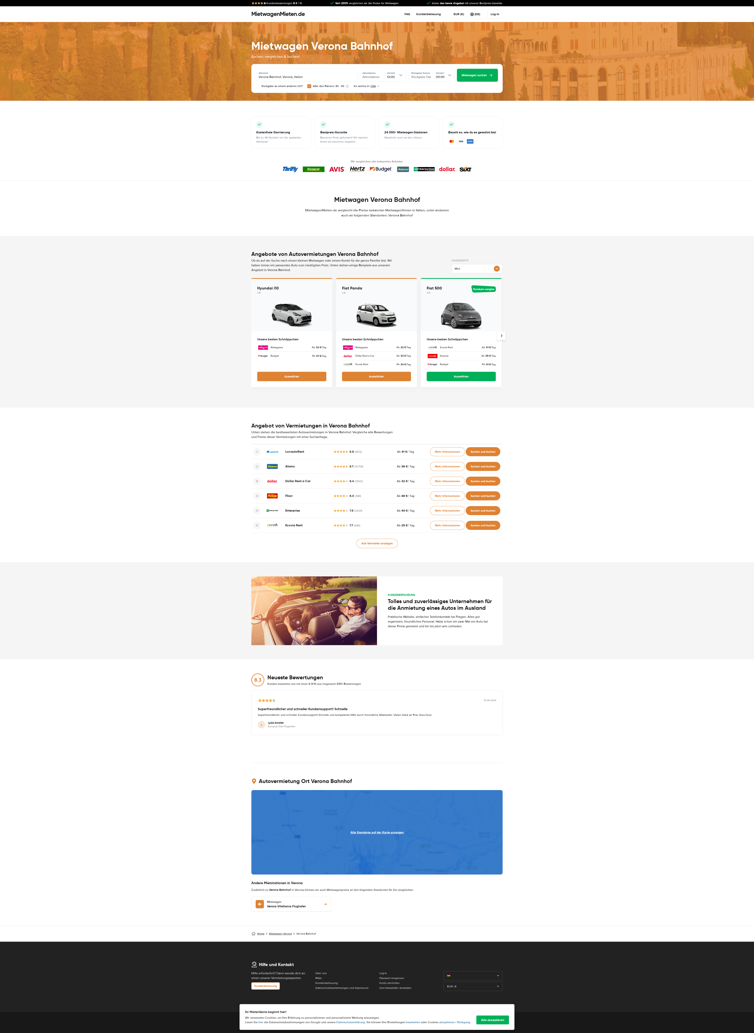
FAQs (318, 978)
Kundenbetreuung (428, 14)
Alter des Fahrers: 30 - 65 (328, 86)
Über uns (321, 973)
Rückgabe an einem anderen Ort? (282, 86)
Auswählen (291, 376)
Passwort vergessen (391, 978)
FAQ (407, 14)
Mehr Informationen (447, 452)
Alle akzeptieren (492, 1020)
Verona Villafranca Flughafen (286, 904)
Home (260, 933)
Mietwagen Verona (280, 933)
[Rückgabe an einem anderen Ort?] (258, 86)
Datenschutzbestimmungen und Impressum (341, 988)
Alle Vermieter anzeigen (377, 543)
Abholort (263, 73)
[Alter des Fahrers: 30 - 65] (309, 86)
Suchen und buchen (483, 452)
